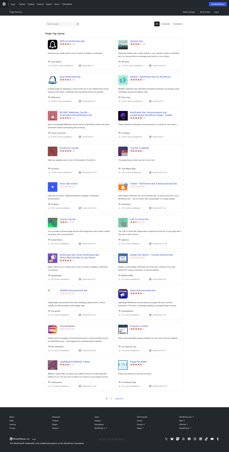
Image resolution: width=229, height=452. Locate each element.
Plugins (55, 424)
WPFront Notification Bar (72, 41)
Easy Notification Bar (70, 77)
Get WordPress (217, 4)
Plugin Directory (16, 12)
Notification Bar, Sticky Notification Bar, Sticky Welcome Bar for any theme (79, 256)
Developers (99, 424)
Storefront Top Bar (69, 148)
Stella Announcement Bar (143, 290)
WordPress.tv (100, 428)
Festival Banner (67, 326)
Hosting (13, 424)
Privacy (12, 428)
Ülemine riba (136, 41)
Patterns (55, 428)
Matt (182, 421)
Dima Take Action (69, 183)
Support (97, 421)
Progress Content (139, 326)
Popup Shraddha (138, 361)
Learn (96, 417)
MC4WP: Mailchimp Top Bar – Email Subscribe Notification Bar (76, 113)
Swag (140, 428)
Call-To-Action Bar (139, 219)
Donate (141, 424)
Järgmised (119, 399)
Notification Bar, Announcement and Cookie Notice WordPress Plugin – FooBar (151, 113)
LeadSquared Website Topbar (75, 361)
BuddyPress (185, 428)
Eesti (34, 439)
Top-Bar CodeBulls (139, 148)
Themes (55, 421)
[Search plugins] (77, 24)
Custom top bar (68, 219)
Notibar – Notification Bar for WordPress (150, 77)
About (12, 417)
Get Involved (142, 417)
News (12, 421)
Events (139, 421)
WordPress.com (186, 417)
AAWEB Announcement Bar (73, 290)
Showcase (56, 417)
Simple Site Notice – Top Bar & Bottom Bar (151, 255)
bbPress (183, 424)
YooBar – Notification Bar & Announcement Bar (153, 183)
